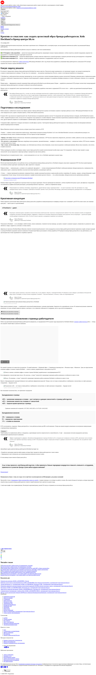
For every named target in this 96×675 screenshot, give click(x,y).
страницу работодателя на (81, 321)
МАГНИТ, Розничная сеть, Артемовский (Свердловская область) (33, 587)
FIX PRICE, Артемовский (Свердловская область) (47, 591)
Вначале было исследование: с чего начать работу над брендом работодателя (20, 575)
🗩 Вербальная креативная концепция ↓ (10, 311)
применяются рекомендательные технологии (30, 664)
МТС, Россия (25, 581)
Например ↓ (4, 431)
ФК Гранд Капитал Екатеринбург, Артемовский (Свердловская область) (50, 582)
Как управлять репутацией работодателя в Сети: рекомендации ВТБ (18, 572)
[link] (3, 23)
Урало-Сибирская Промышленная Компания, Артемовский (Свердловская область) (45, 592)
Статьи (2, 32)
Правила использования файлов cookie (26, 7)
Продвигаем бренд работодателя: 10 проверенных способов (16, 567)
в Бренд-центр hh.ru (24, 61)
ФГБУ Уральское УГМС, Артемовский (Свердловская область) (46, 584)
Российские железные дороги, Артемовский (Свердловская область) (55, 586)
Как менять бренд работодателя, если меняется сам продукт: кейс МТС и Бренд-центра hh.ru (24, 569)
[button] (2, 26)
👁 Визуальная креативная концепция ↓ (10, 313)
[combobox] (7, 670)
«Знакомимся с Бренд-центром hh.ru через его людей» (24, 480)
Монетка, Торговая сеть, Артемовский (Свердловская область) (44, 589)
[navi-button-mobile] (2, 31)
